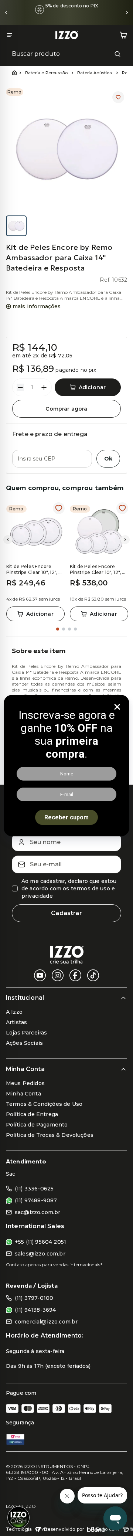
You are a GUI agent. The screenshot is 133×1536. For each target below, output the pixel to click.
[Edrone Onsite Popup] (66, 768)
